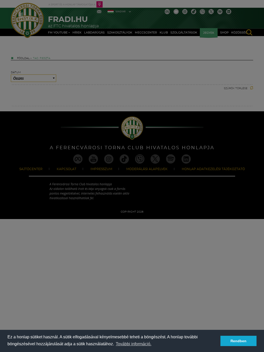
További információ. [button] (133, 344)
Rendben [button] (238, 341)
